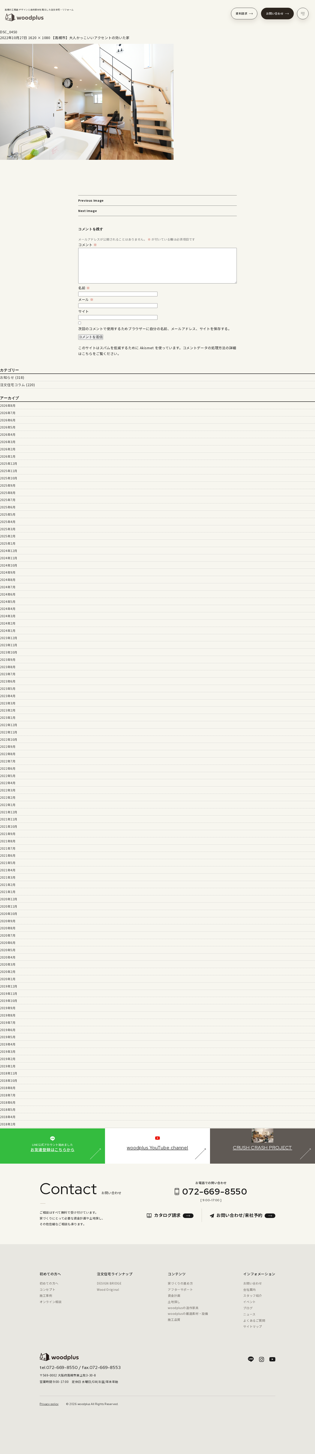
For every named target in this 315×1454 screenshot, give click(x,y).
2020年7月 (7, 935)
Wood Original (108, 1289)
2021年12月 (8, 812)
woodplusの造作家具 (183, 1308)
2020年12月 (8, 899)
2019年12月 (8, 986)
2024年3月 (7, 616)
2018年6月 (7, 1102)
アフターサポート (180, 1289)
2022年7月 (7, 761)
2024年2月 (7, 623)
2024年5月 (7, 601)
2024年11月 (8, 558)
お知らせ (7, 377)
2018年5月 (7, 1109)
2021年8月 (7, 841)
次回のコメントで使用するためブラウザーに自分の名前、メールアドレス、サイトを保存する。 (155, 328)
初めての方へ (49, 1283)
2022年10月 (8, 739)
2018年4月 (7, 1117)
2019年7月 (7, 1022)
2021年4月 (7, 870)
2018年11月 (8, 1073)
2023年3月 (7, 703)
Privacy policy (49, 1404)
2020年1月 (7, 979)
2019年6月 (7, 1030)
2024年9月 (7, 572)
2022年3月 (7, 790)
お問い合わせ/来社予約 (239, 1215)
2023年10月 (8, 652)
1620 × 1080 (39, 37)
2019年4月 (7, 1044)
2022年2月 (7, 797)
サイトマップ (252, 1326)
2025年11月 (8, 471)
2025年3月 (7, 529)
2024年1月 (7, 630)
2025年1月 (7, 543)
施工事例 (46, 1295)
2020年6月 (7, 942)
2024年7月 (7, 587)
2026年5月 (7, 427)
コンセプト (47, 1289)
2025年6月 (7, 507)
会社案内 (249, 1289)
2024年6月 (7, 594)
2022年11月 (8, 732)
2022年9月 (7, 746)
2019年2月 (7, 1059)
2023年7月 (7, 674)
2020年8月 (7, 928)
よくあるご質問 (254, 1320)
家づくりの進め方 (180, 1283)
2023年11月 (8, 645)
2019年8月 (7, 1015)
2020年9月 (7, 921)
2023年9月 (7, 659)
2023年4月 (7, 696)
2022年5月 (7, 776)
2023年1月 (7, 717)
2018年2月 (7, 1124)
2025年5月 (7, 514)
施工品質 (174, 1319)
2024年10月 (8, 565)
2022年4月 (7, 783)
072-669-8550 (214, 1191)
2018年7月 (7, 1095)
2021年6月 (7, 855)
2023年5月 (7, 688)
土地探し (174, 1302)
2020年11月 (8, 906)
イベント (249, 1302)
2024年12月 (8, 551)
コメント (87, 244)
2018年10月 (8, 1080)
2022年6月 (7, 768)
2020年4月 (7, 957)
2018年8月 (7, 1088)
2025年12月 (8, 463)
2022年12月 (8, 725)
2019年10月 (8, 1000)
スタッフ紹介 (252, 1295)
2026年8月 (7, 405)
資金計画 (174, 1295)
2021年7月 (7, 848)
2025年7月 (7, 500)
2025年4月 (7, 522)
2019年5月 (7, 1037)
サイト (83, 311)
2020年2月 (7, 971)
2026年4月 (7, 434)
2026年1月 (7, 456)
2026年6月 (7, 420)
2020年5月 (7, 950)
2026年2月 (7, 449)
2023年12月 (8, 638)
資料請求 (242, 13)
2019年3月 (7, 1051)
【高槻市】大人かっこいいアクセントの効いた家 (90, 37)
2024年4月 (7, 609)
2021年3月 (7, 877)
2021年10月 (8, 826)
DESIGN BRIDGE (109, 1283)
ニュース (249, 1314)
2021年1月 (7, 892)
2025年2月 (7, 536)
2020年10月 (8, 913)
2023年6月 (7, 681)
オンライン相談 (51, 1302)
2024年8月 (7, 580)
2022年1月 (7, 805)
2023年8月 (7, 667)
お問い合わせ (275, 13)
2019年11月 (8, 993)
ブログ (248, 1308)
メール (85, 299)
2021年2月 (7, 884)
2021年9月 (7, 834)
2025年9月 (7, 485)
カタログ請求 (167, 1215)
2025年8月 (7, 493)
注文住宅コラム (12, 384)
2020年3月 (7, 964)
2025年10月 (8, 478)
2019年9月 (7, 1008)
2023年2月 (7, 710)
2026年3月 (7, 442)
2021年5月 (7, 863)
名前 (84, 287)
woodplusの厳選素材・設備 (188, 1313)
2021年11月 (8, 819)
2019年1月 (7, 1066)
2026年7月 (7, 413)
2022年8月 (7, 754)
